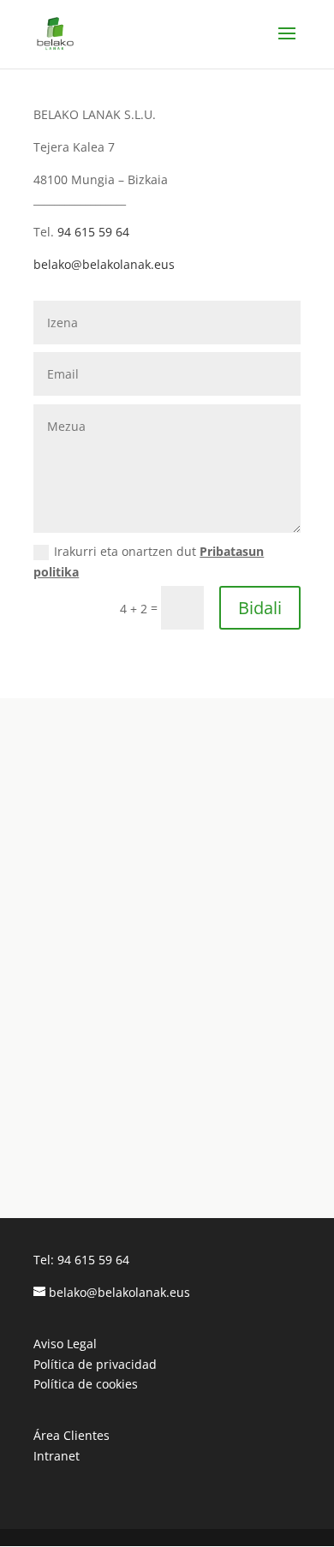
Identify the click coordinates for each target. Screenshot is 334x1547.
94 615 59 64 (93, 232)
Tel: (45, 1259)
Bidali (260, 607)
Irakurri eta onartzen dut (148, 561)
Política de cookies (85, 1384)
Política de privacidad (95, 1364)
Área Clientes (71, 1435)
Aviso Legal (65, 1343)
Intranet (56, 1456)
